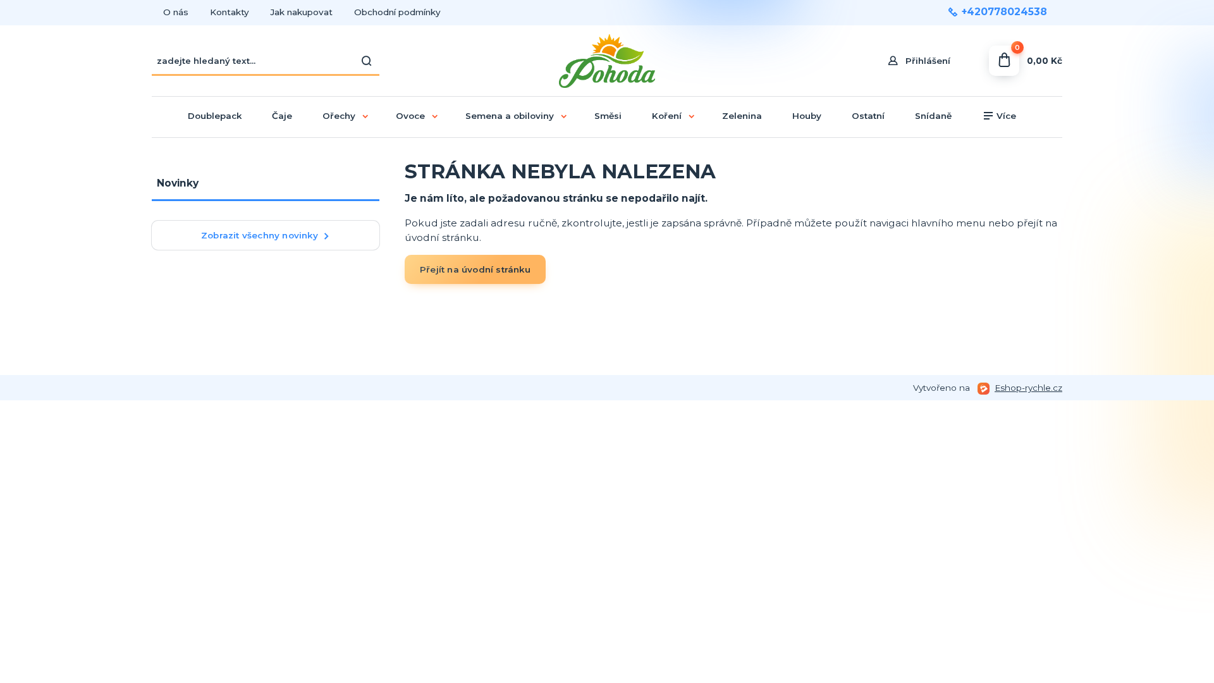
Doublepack (215, 116)
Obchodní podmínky (397, 12)
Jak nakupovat (302, 12)
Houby (806, 116)
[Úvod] (607, 61)
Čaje (282, 116)
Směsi (608, 116)
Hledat (366, 60)
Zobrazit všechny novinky (259, 235)
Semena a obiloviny (509, 116)
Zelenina (742, 116)
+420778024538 (1004, 12)
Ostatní (868, 116)
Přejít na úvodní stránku (475, 269)
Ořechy (338, 116)
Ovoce (410, 116)
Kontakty (229, 12)
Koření (667, 116)
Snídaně (933, 116)
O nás (175, 12)
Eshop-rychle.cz (1028, 388)
